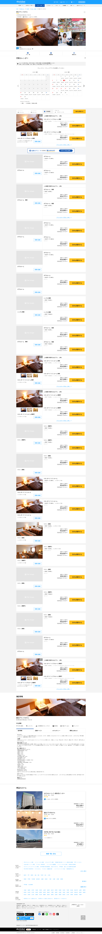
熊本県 (64, 894)
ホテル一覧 (83, 871)
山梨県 (80, 890)
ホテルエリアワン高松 (49, 862)
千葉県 (68, 890)
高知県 (48, 894)
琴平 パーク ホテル (77, 862)
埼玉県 (64, 890)
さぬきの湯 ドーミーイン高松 (29, 864)
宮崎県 (71, 894)
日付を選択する (77, 125)
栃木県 (52, 890)
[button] (79, 39)
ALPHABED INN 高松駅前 (45, 866)
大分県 (68, 894)
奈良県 (71, 892)
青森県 (29, 890)
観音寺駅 (38, 879)
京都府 (60, 892)
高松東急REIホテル (70, 868)
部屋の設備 (37, 141)
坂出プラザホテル (54, 866)
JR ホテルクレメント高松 (28, 862)
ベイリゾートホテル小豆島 (62, 864)
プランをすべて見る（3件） (63, 144)
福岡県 (52, 894)
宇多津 (42, 875)
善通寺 (32, 875)
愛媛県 (44, 894)
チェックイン (20, 110)
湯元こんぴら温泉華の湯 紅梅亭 (70, 866)
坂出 (45, 875)
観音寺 (25, 875)
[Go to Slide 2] (29, 134)
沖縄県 (80, 894)
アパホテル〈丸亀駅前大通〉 (47, 868)
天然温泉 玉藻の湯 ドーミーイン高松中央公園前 (64, 862)
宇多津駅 (33, 879)
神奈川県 (76, 890)
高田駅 (61, 879)
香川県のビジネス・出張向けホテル (30, 898)
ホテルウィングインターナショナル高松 (31, 866)
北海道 (25, 890)
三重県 (52, 892)
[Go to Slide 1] (23, 134)
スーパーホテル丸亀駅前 (51, 864)
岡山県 (25, 894)
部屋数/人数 (57, 110)
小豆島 (49, 875)
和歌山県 (76, 892)
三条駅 (54, 879)
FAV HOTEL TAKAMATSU (28, 868)
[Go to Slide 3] (35, 134)
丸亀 (35, 875)
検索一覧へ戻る (51, 854)
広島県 (29, 894)
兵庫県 (68, 892)
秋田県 (40, 890)
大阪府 (64, 892)
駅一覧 (84, 881)
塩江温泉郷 (31, 884)
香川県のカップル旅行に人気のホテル (46, 898)
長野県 (84, 890)
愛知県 (48, 892)
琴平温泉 (25, 884)
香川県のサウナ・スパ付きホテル (60, 898)
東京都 (71, 890)
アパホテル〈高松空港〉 (40, 864)
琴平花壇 (61, 866)
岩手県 (33, 890)
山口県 (33, 894)
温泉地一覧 (83, 886)
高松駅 (25, 879)
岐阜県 (44, 892)
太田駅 (58, 879)
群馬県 (56, 890)
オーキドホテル (38, 868)
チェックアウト (34, 110)
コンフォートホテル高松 (39, 862)
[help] (32, 48)
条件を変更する (79, 111)
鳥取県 (80, 892)
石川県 (33, 892)
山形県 (44, 890)
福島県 (48, 890)
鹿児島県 (76, 894)
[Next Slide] (41, 123)
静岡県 (40, 892)
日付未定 (48, 111)
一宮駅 (50, 879)
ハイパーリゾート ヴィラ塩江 (59, 868)
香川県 (40, 894)
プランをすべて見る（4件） (63, 217)
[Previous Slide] (18, 123)
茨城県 (60, 890)
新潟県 (25, 892)
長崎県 (60, 894)
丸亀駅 (42, 879)
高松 (38, 875)
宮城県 (36, 890)
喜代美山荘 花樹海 (72, 864)
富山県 (29, 892)
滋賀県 (56, 892)
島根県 (84, 892)
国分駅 (46, 879)
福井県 (36, 892)
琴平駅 (29, 879)
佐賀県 (56, 894)
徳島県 (36, 894)
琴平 (28, 875)
